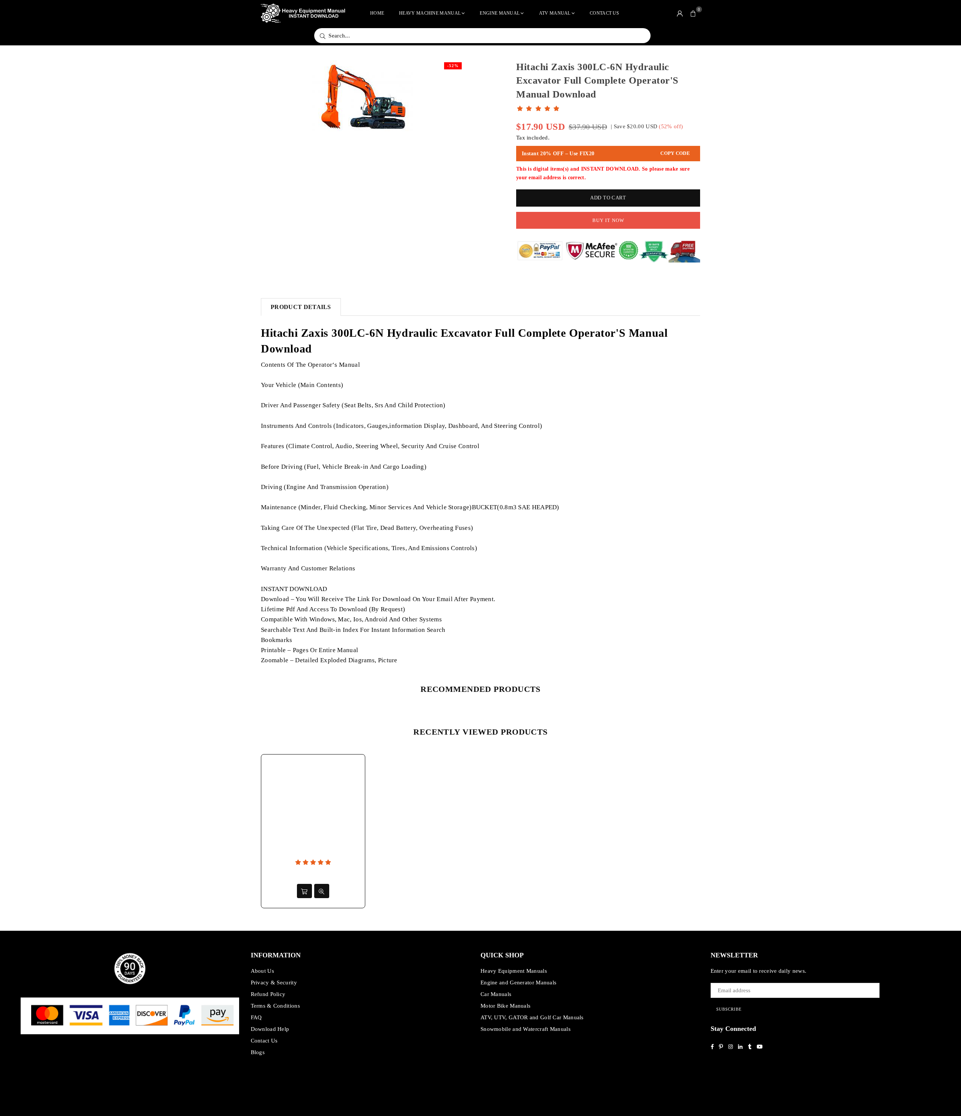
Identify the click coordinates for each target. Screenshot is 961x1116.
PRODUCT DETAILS (301, 307)
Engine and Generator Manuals (518, 983)
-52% (453, 65)
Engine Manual (500, 13)
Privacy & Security (274, 983)
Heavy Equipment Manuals (513, 971)
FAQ (256, 1017)
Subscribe (729, 1009)
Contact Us (604, 13)
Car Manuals (495, 994)
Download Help (270, 1029)
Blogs (258, 1052)
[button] (693, 13)
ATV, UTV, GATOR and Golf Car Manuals (532, 1017)
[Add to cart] (304, 891)
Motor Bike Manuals (505, 1006)
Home (377, 13)
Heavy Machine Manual (430, 13)
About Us (262, 971)
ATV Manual (555, 13)
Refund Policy (268, 994)
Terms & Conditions (275, 1006)
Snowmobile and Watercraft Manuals (525, 1029)
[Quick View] (321, 891)
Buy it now (608, 220)
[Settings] (680, 13)
